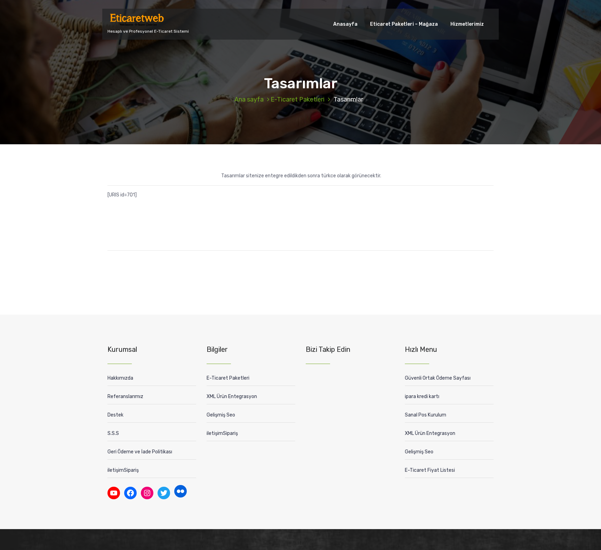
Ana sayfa (249, 99)
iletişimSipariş (123, 470)
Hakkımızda (120, 378)
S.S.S (113, 433)
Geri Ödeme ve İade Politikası (139, 452)
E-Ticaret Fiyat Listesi (430, 470)
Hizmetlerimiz (467, 24)
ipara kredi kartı (422, 396)
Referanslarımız (125, 396)
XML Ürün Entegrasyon (232, 396)
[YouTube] (113, 493)
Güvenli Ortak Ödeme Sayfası (438, 378)
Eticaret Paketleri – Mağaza (404, 24)
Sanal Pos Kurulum (425, 415)
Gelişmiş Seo (221, 415)
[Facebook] (130, 493)
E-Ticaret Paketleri (297, 99)
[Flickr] (180, 491)
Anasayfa (345, 24)
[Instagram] (147, 493)
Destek (115, 415)
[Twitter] (164, 493)
